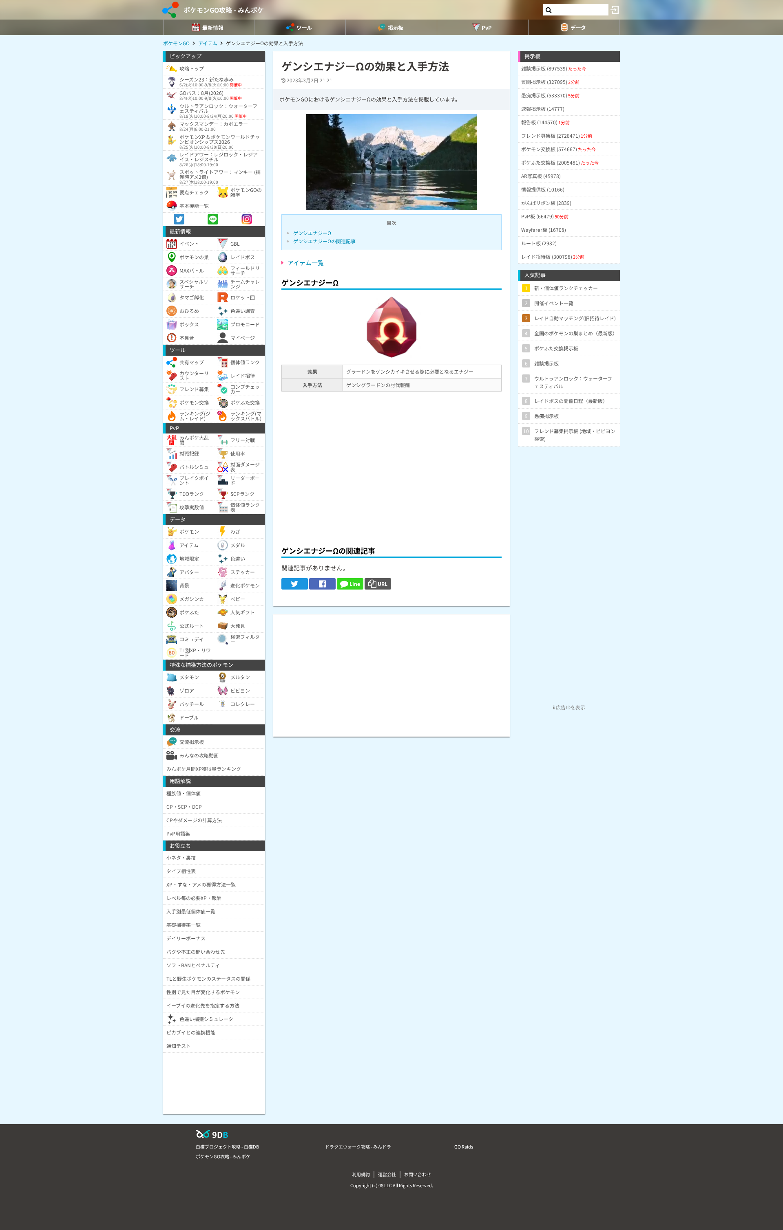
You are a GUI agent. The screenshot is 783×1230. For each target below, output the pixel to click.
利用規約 (361, 1174)
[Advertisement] (391, 479)
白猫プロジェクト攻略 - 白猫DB (227, 1146)
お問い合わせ (417, 1174)
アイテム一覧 (306, 262)
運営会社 (387, 1174)
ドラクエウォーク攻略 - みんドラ (358, 1146)
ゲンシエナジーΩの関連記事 (324, 241)
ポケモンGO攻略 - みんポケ (224, 10)
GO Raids (463, 1146)
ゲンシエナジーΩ (312, 232)
